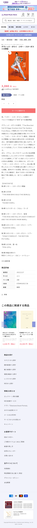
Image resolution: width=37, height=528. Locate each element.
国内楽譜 (3, 27)
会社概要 (7, 482)
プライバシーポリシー (11, 478)
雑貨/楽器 (18, 27)
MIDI (33, 27)
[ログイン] (23, 14)
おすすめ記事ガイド (11, 410)
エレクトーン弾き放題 (11, 396)
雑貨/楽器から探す (10, 374)
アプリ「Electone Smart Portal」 (16, 406)
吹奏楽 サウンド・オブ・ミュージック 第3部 (26, 334)
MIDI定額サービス (10, 401)
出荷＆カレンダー (10, 451)
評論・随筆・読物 (25, 40)
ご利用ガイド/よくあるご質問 (14, 442)
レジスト (25, 27)
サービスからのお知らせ (12, 420)
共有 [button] (5, 294)
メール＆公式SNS (10, 415)
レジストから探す (10, 379)
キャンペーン (8, 424)
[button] (32, 14)
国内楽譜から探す (10, 365)
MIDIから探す (8, 383)
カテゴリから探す (10, 360)
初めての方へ (8, 437)
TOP (3, 40)
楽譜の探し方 (8, 446)
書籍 (16, 40)
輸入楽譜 (11, 27)
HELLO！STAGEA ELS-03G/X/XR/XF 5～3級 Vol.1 (9, 334)
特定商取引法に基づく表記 (13, 473)
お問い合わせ (8, 456)
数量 (3, 99)
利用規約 (7, 468)
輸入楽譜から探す (10, 369)
